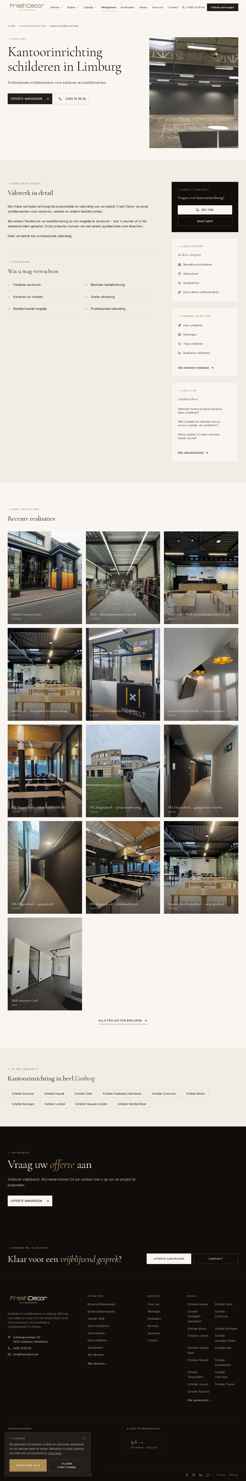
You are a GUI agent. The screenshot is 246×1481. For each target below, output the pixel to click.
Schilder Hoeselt (198, 1360)
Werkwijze (154, 1311)
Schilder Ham (223, 1347)
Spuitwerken (95, 1347)
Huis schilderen (97, 1340)
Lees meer (55, 1453)
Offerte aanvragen (222, 7)
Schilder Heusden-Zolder (91, 1104)
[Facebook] (186, 1474)
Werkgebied (108, 7)
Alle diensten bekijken (193, 367)
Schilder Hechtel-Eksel (132, 1104)
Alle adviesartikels (191, 452)
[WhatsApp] (207, 1474)
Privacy (221, 1474)
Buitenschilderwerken (101, 1311)
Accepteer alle (28, 1465)
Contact (173, 7)
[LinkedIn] (200, 1474)
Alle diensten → (98, 1363)
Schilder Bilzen (195, 1093)
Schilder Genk (83, 1093)
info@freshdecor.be (25, 1354)
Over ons (158, 7)
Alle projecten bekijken (120, 1020)
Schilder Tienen (225, 1384)
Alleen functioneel (66, 1465)
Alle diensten (96, 1354)
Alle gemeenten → (200, 1400)
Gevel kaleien (96, 1333)
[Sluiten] (84, 1438)
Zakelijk (88, 7)
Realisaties (128, 7)
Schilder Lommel (55, 1104)
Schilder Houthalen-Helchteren (122, 1093)
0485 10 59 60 (196, 7)
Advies (143, 7)
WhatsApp (205, 221)
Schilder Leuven (198, 1384)
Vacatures (154, 1333)
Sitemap (233, 1474)
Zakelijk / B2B (96, 1318)
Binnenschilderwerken (101, 1304)
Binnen (55, 7)
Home (12, 26)
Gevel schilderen (98, 1326)
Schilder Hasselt (54, 1093)
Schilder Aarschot (23, 1093)
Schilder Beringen (23, 1104)
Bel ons (208, 209)
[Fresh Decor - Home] (27, 7)
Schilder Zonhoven (164, 1093)
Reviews (153, 1326)
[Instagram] (193, 1474)
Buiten (71, 7)
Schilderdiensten (32, 26)
